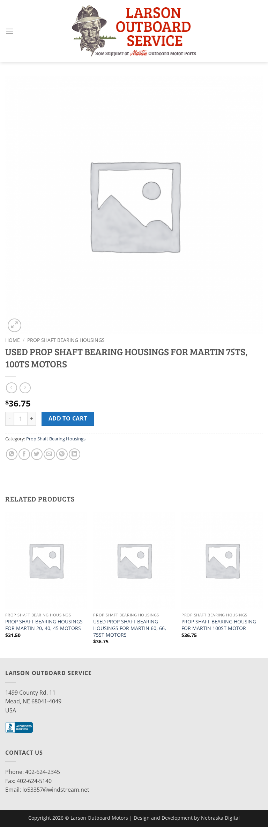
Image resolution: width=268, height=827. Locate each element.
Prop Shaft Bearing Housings (66, 340)
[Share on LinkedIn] (74, 454)
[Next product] (11, 387)
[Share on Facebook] (24, 454)
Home (12, 340)
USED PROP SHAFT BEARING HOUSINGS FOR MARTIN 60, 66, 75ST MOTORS (129, 628)
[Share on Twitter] (37, 454)
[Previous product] (25, 387)
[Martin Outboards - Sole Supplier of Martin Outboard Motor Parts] (134, 31)
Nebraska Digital (220, 817)
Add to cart (68, 418)
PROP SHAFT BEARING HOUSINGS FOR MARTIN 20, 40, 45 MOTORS (44, 625)
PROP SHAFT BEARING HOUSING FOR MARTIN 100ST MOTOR (218, 625)
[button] (9, 30)
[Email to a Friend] (49, 454)
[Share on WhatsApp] (11, 454)
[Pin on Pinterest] (62, 454)
